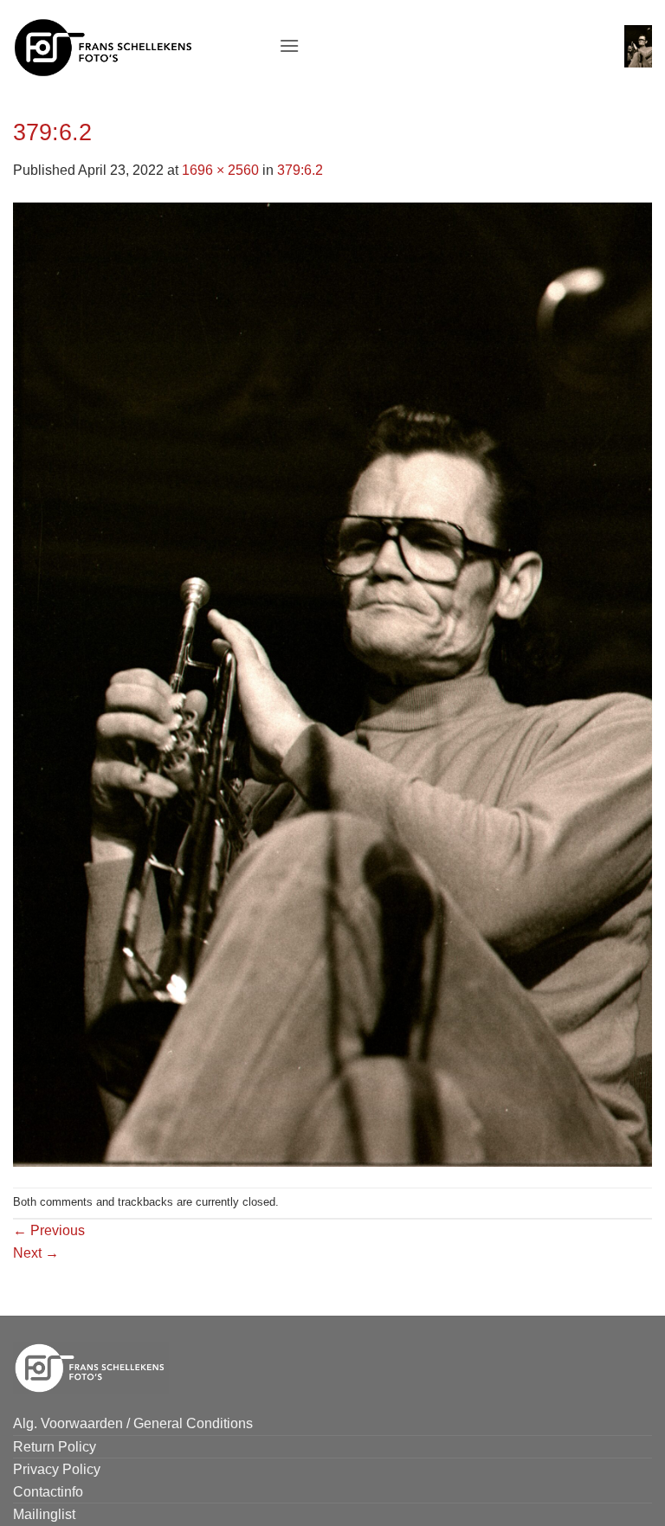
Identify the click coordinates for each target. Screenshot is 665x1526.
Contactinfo (48, 1491)
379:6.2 (300, 170)
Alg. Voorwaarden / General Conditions (133, 1423)
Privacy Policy (56, 1469)
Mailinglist (44, 1514)
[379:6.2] (332, 683)
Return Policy (54, 1446)
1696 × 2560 (220, 170)
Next (36, 1253)
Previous (49, 1230)
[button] (289, 45)
